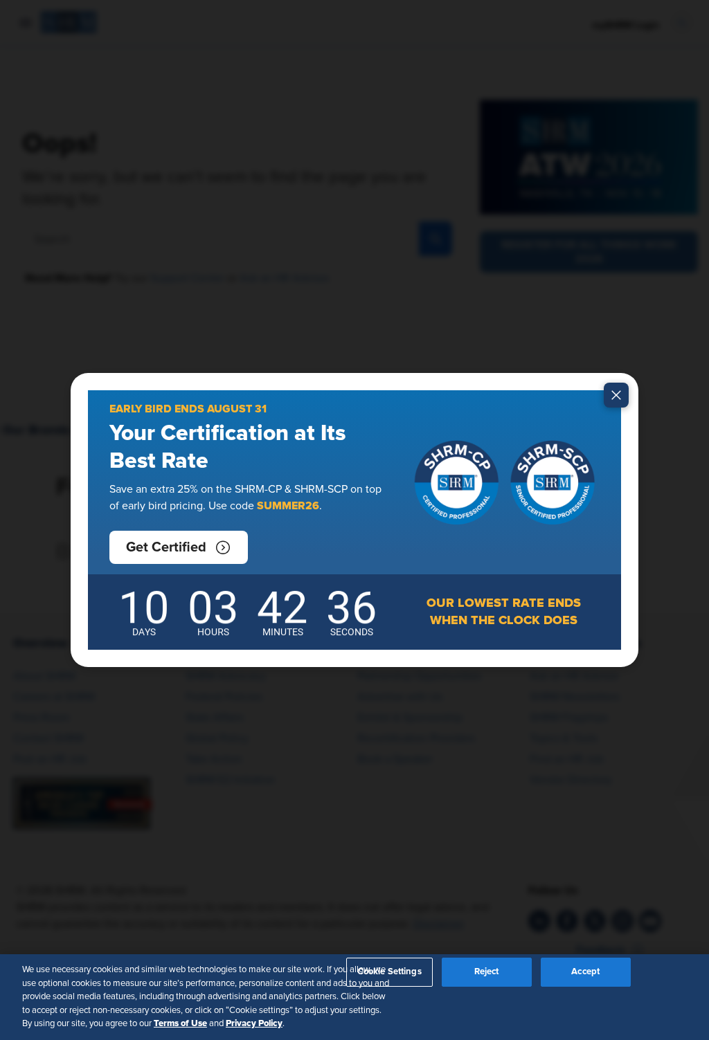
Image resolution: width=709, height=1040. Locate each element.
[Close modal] (616, 395)
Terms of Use (180, 1023)
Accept (585, 971)
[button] (178, 547)
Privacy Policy (254, 1023)
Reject (486, 971)
